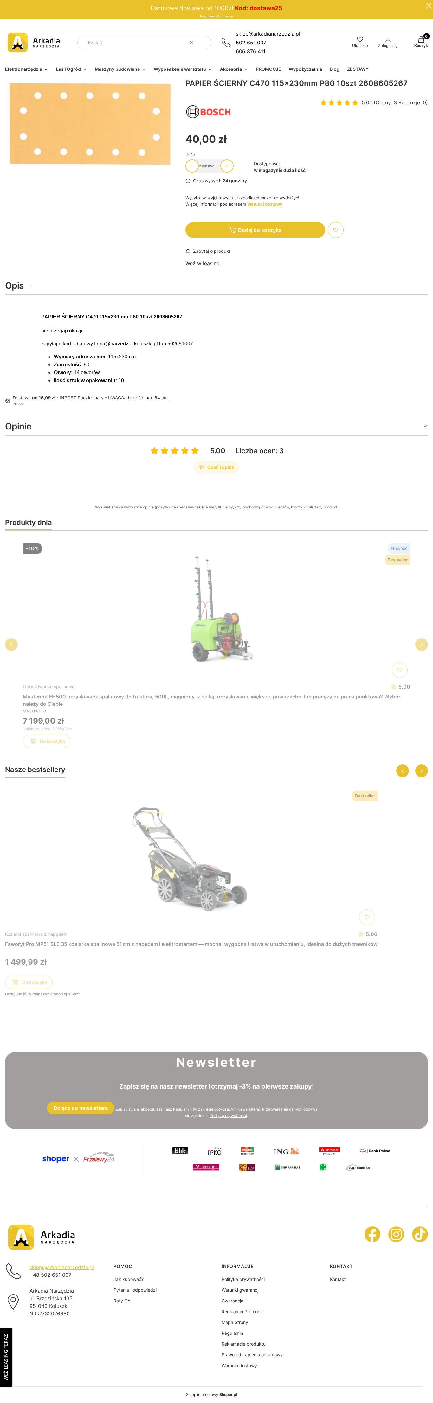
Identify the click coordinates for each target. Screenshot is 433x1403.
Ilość (190, 154)
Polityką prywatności (228, 1115)
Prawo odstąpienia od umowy (252, 1354)
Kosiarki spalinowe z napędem (36, 934)
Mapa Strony (235, 1322)
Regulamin (182, 1109)
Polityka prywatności (243, 1279)
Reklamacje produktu (244, 1344)
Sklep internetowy (211, 1394)
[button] (204, 42)
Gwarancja (232, 1300)
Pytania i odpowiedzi (135, 1290)
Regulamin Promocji (216, 16)
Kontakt (338, 1279)
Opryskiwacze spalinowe (48, 686)
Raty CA (121, 1300)
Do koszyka (52, 741)
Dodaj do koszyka (259, 230)
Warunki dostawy (239, 1365)
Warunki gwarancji (240, 1290)
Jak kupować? (128, 1279)
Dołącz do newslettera (81, 1108)
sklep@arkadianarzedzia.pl (268, 33)
